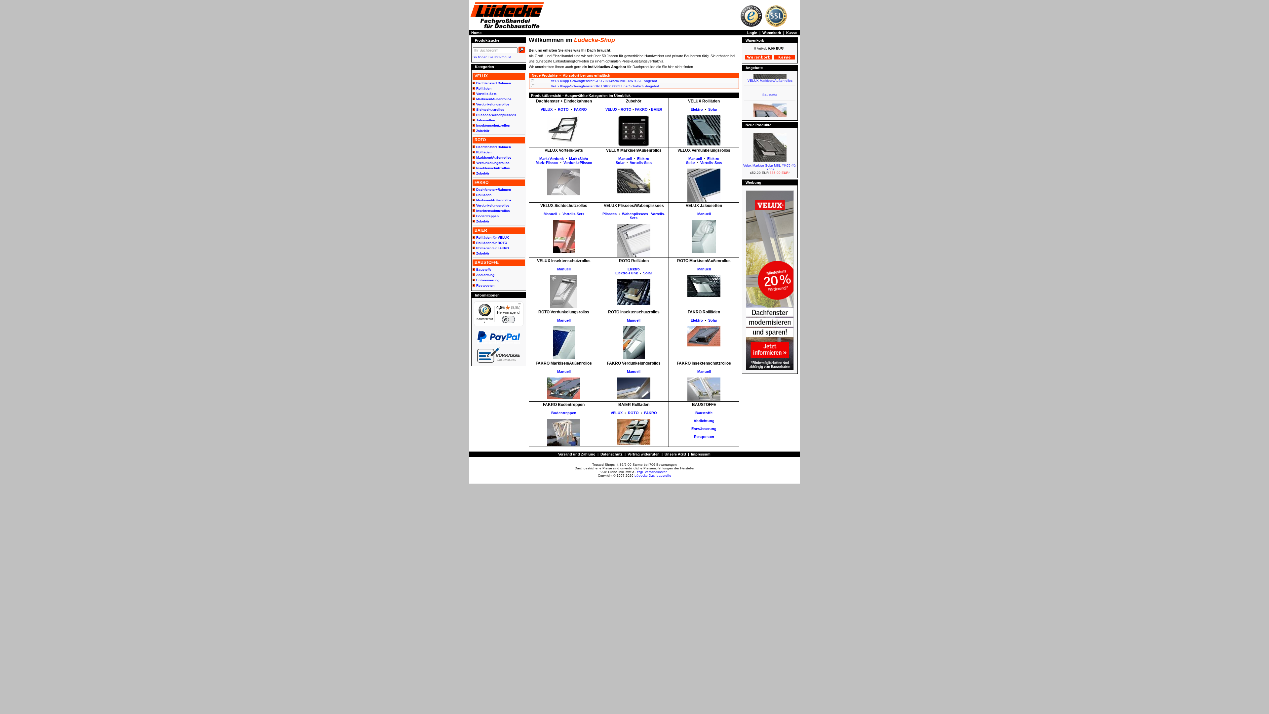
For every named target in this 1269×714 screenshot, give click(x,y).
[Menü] (519, 305)
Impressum (701, 454)
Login (752, 33)
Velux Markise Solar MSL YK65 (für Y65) (769, 167)
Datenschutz (611, 454)
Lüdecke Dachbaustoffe (652, 475)
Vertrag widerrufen (644, 454)
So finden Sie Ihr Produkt (492, 57)
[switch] (508, 319)
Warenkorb (771, 33)
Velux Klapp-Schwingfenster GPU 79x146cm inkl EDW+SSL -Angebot (604, 81)
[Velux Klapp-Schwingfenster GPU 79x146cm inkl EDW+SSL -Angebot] (532, 81)
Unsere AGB (675, 454)
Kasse (791, 33)
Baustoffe (769, 86)
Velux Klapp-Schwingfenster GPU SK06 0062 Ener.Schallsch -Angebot (605, 86)
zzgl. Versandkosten (652, 472)
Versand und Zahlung (577, 454)
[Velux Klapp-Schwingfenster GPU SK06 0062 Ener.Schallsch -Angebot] (532, 86)
